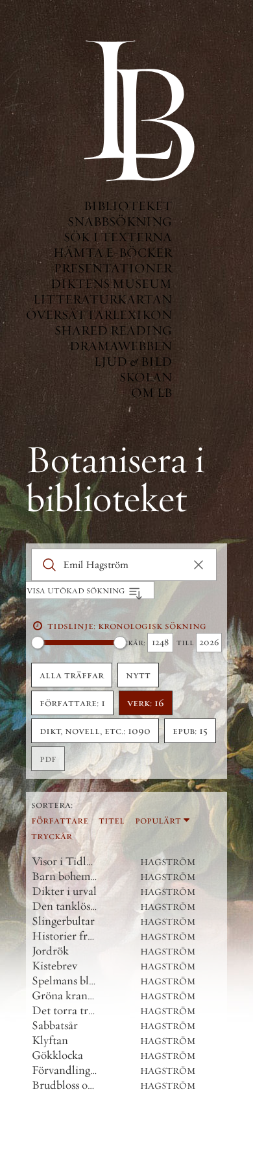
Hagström (168, 862)
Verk (145, 702)
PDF (48, 758)
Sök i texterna (118, 237)
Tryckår (51, 835)
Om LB (151, 393)
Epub (190, 730)
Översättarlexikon (99, 315)
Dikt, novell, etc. (95, 730)
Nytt (138, 675)
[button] (198, 565)
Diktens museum (111, 284)
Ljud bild (133, 361)
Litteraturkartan (102, 299)
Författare (59, 820)
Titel (112, 820)
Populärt (158, 820)
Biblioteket (128, 206)
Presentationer (113, 268)
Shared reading (113, 330)
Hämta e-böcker (112, 252)
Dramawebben (120, 346)
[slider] (37, 642)
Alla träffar (72, 675)
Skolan (145, 377)
